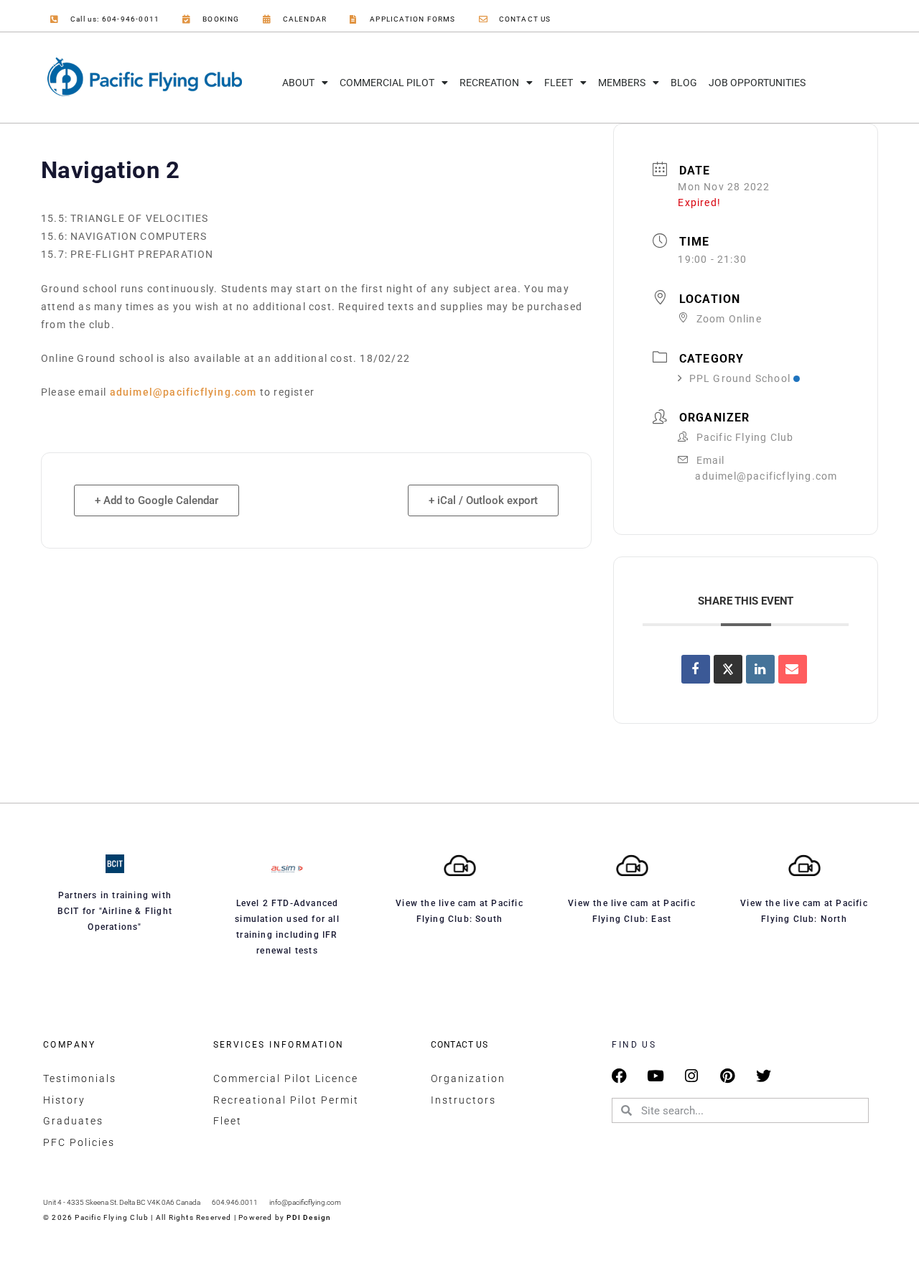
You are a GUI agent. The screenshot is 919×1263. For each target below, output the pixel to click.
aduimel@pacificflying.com (183, 392)
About (298, 82)
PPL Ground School (739, 378)
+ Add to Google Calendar (156, 500)
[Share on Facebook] (695, 669)
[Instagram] (691, 1075)
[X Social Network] (728, 669)
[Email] (792, 669)
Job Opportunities (757, 82)
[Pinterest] (727, 1075)
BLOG (684, 82)
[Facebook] (619, 1075)
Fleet (558, 82)
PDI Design (308, 1217)
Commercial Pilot (387, 82)
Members (621, 82)
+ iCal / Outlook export (483, 500)
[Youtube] (655, 1075)
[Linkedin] (760, 669)
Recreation (489, 82)
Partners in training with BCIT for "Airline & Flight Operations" (114, 911)
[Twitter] (763, 1075)
